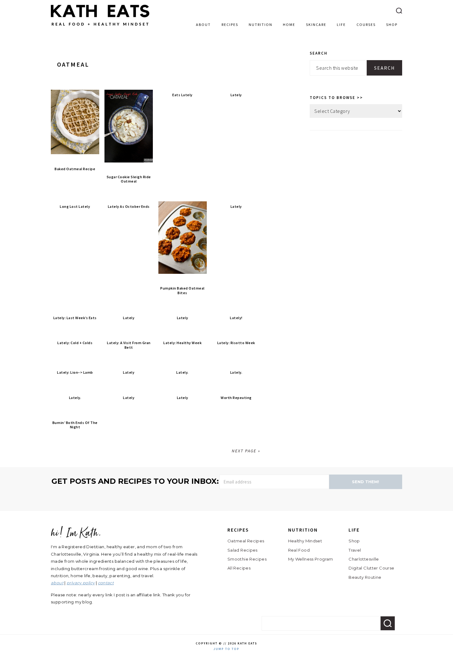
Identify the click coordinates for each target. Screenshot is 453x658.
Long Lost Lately (75, 206)
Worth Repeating (236, 397)
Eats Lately (182, 95)
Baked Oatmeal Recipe (75, 169)
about (57, 582)
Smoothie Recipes (247, 559)
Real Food (299, 550)
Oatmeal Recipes (245, 540)
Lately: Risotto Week (236, 342)
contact (106, 582)
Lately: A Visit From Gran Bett (129, 344)
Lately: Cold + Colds (74, 342)
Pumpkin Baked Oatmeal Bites (182, 290)
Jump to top (226, 649)
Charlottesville (364, 559)
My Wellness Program (310, 559)
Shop (354, 540)
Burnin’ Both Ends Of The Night (75, 424)
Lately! (236, 317)
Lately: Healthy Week (182, 342)
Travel (355, 550)
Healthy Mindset (305, 540)
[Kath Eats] (100, 27)
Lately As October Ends (129, 206)
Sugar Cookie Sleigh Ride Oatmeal (129, 179)
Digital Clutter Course (371, 567)
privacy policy (81, 582)
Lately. (182, 372)
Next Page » (246, 451)
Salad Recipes (242, 550)
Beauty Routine (365, 577)
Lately (236, 95)
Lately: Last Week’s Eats (75, 317)
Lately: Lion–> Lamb (75, 372)
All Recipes (239, 567)
